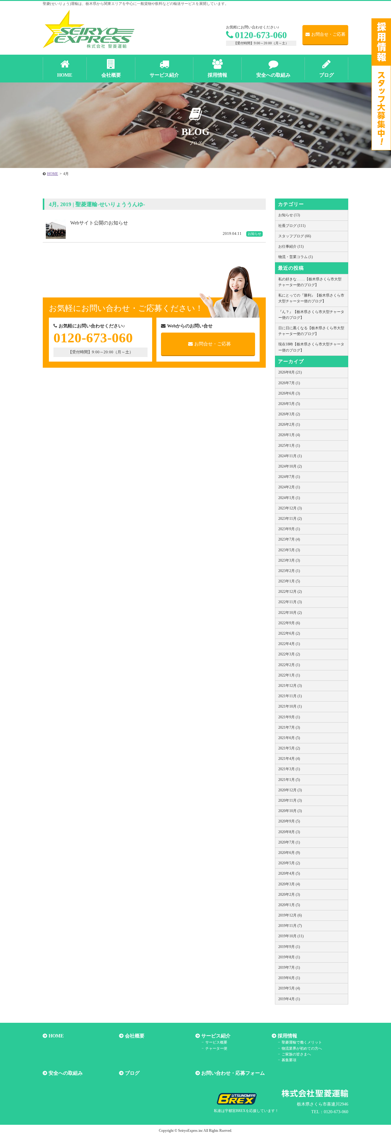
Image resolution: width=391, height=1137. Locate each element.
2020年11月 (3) (290, 800)
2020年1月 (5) (289, 905)
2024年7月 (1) (289, 477)
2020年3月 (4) (289, 884)
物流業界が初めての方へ (302, 1048)
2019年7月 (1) (289, 967)
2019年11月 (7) (290, 926)
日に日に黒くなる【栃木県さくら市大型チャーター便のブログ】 (311, 331)
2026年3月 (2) (289, 414)
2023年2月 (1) (289, 571)
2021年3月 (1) (289, 769)
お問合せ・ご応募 (328, 34)
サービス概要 (216, 1042)
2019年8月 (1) (289, 957)
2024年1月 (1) (289, 498)
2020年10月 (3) (290, 811)
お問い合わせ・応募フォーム (233, 1073)
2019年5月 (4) (289, 988)
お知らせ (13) (289, 215)
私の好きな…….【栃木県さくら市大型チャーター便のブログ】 (310, 282)
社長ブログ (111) (291, 226)
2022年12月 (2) (290, 591)
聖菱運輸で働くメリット (302, 1042)
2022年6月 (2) (289, 633)
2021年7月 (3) (289, 727)
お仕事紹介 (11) (291, 246)
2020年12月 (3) (290, 790)
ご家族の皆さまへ (296, 1054)
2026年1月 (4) (289, 435)
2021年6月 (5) (289, 738)
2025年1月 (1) (289, 445)
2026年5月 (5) (289, 404)
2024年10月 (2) (290, 466)
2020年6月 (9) (289, 853)
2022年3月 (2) (289, 654)
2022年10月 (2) (290, 612)
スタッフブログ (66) (294, 236)
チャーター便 (216, 1048)
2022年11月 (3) (290, 602)
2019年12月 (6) (290, 915)
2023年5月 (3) (289, 550)
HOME (56, 1035)
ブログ (132, 1073)
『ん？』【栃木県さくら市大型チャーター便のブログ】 (311, 315)
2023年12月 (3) (290, 508)
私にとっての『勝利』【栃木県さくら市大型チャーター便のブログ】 (311, 298)
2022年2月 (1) (289, 665)
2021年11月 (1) (290, 696)
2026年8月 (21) (290, 372)
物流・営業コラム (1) (295, 257)
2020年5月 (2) (289, 863)
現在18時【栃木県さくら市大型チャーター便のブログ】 (311, 347)
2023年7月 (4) (289, 539)
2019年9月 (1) (289, 947)
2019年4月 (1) (289, 999)
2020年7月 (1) (289, 842)
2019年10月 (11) (291, 936)
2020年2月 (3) (289, 894)
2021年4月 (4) (289, 758)
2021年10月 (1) (290, 706)
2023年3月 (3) (289, 560)
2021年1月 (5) (289, 780)
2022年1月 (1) (289, 675)
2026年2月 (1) (289, 424)
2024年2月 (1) (289, 487)
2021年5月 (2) (289, 748)
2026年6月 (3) (289, 393)
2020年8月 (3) (289, 832)
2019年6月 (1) (289, 978)
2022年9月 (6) (289, 623)
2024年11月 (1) (290, 456)
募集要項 (289, 1060)
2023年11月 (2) (290, 518)
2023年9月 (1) (289, 529)
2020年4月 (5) (289, 873)
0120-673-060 (261, 35)
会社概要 (134, 1035)
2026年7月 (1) (289, 383)
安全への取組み (66, 1073)
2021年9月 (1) (289, 717)
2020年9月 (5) (289, 821)
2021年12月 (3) (290, 685)
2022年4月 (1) (289, 644)
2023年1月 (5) (289, 581)
